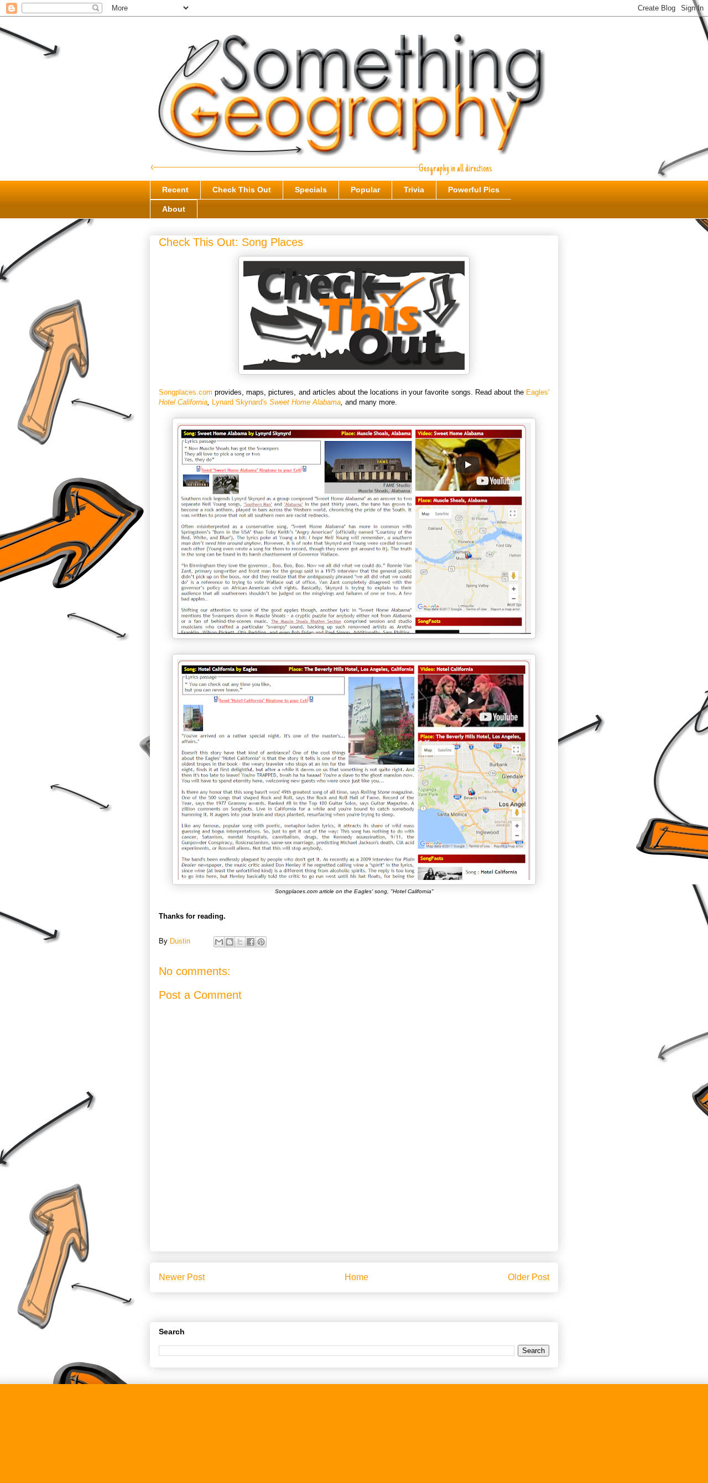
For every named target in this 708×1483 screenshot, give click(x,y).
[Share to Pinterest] (261, 941)
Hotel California (183, 402)
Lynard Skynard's (240, 402)
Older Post (528, 1277)
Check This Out (241, 189)
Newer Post (182, 1277)
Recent (175, 189)
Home (356, 1277)
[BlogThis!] (229, 941)
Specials (311, 189)
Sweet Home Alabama (305, 402)
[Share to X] (240, 941)
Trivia (414, 189)
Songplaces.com (185, 392)
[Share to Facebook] (250, 941)
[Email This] (219, 941)
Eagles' (537, 392)
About (173, 209)
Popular (365, 189)
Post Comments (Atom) (376, 1305)
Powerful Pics (473, 189)
